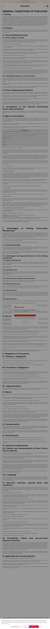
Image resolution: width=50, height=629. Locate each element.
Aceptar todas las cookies (34, 626)
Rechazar (24, 626)
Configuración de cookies (15, 626)
